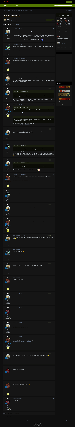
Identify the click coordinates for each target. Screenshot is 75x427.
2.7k (8, 37)
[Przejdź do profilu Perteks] (8, 48)
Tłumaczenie (36, 423)
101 (8, 53)
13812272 (8, 317)
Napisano (17, 28)
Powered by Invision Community (37, 425)
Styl (40, 423)
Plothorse (8, 74)
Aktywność (16, 5)
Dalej (11, 24)
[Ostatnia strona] (13, 24)
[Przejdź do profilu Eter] (5, 20)
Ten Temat (67, 5)
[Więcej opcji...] (53, 28)
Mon (8, 307)
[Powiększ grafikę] (33, 31)
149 (8, 316)
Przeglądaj (5, 5)
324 (8, 83)
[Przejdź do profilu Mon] (8, 311)
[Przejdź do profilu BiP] (8, 62)
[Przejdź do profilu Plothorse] (8, 78)
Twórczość (11, 5)
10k (8, 67)
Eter (8, 28)
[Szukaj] (71, 5)
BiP (7, 58)
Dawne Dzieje (15, 20)
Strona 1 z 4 (17, 24)
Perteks (7, 44)
